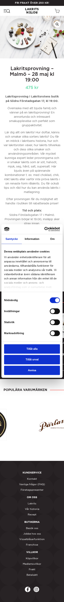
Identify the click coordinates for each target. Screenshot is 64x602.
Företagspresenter (32, 489)
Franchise (32, 544)
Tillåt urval (32, 359)
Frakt (32, 569)
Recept (32, 514)
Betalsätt (32, 574)
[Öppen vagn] (57, 11)
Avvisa (32, 370)
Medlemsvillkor (32, 563)
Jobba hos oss (32, 533)
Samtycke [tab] (12, 238)
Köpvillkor (32, 558)
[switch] (55, 311)
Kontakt (32, 478)
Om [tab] (52, 238)
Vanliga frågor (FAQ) (32, 484)
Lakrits (32, 503)
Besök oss (32, 528)
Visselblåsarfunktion (32, 539)
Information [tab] (32, 238)
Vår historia (32, 509)
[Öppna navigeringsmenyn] (7, 11)
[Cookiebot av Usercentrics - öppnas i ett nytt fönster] (45, 229)
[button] (57, 24)
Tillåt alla (32, 348)
